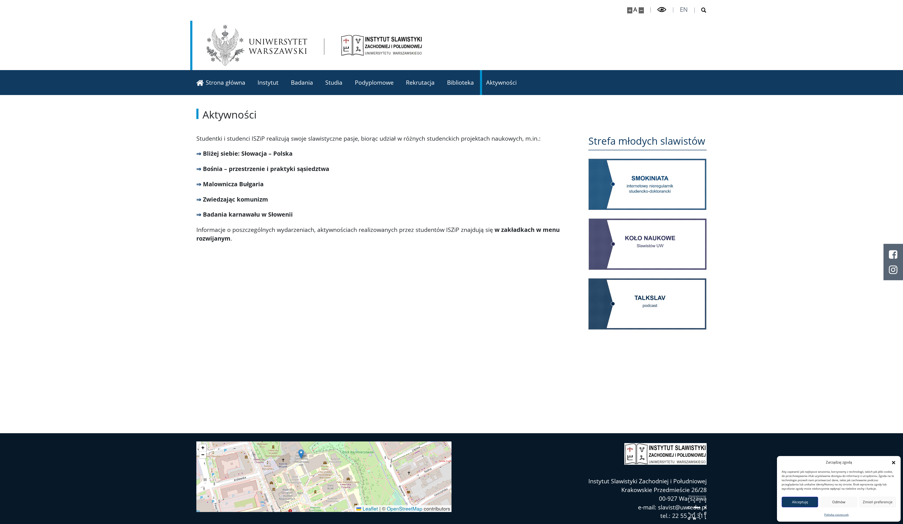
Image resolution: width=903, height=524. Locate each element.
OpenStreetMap (404, 508)
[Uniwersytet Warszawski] (257, 45)
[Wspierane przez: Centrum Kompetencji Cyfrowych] (697, 507)
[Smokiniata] (647, 184)
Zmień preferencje (877, 502)
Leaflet (369, 508)
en (684, 9)
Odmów (838, 502)
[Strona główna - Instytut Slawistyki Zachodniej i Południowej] (382, 45)
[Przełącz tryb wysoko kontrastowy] (662, 9)
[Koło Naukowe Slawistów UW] (647, 244)
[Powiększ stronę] (630, 10)
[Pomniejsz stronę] (641, 10)
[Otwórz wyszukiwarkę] (700, 10)
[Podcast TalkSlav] (647, 304)
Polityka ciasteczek (836, 515)
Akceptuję (800, 502)
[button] (893, 462)
